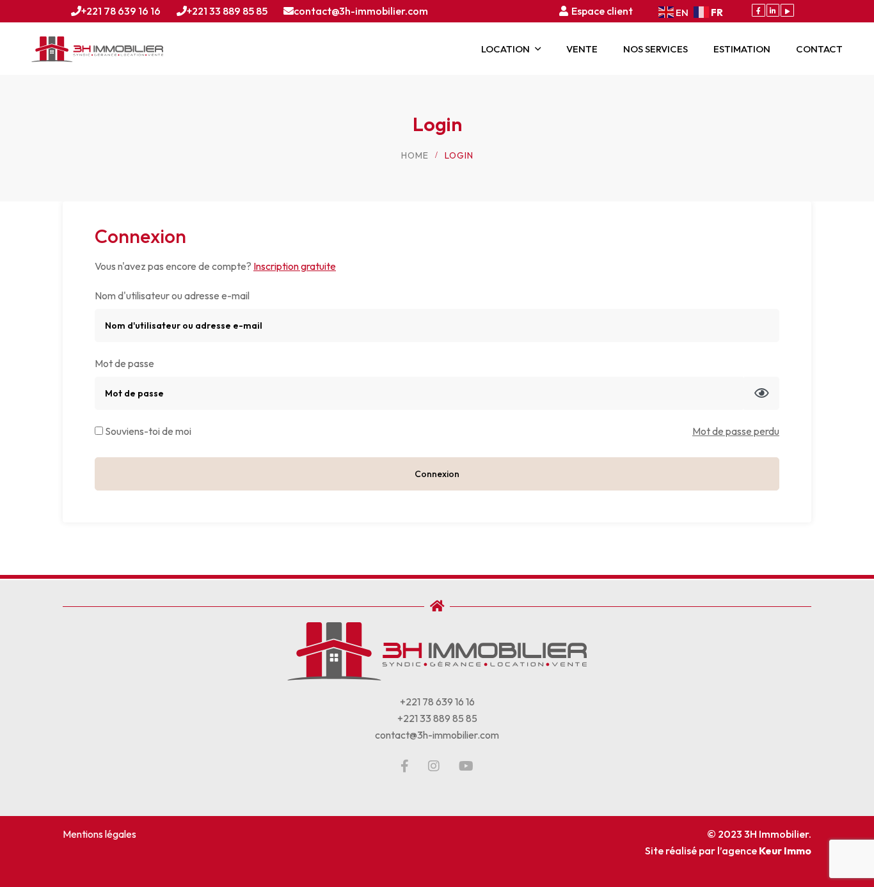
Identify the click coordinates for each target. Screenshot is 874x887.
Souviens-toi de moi (147, 431)
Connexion (437, 474)
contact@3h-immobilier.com (361, 10)
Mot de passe (124, 363)
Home (415, 155)
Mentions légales (99, 834)
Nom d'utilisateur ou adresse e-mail (172, 295)
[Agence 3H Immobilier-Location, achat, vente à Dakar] (97, 49)
